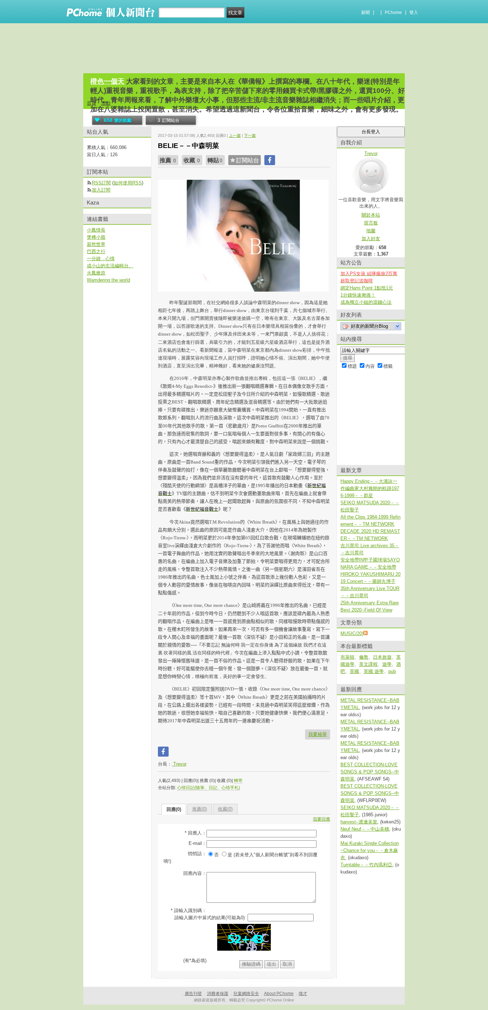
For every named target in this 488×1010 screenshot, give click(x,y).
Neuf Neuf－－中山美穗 (364, 829)
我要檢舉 (317, 734)
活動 (105, 103)
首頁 (91, 103)
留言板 (371, 223)
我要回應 (321, 819)
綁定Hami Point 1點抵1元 (366, 288)
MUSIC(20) (351, 633)
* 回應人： (195, 833)
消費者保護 (217, 993)
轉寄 (238, 780)
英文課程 (368, 664)
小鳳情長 (96, 230)
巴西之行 (96, 251)
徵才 (303, 993)
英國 (354, 671)
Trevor (179, 764)
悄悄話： (197, 853)
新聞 (365, 12)
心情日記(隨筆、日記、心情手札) (208, 787)
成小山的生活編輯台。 (110, 265)
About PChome (279, 993)
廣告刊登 (193, 993)
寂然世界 (96, 244)
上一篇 (235, 135)
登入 (413, 12)
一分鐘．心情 (101, 258)
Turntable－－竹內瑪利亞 (366, 864)
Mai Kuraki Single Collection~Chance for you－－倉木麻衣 (369, 850)
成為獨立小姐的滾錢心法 (366, 302)
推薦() (199, 809)
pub (392, 671)
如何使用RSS (128, 182)
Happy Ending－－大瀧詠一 (368, 481)
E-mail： (197, 843)
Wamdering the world (108, 280)
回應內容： (194, 873)
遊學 (387, 664)
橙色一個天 (107, 81)
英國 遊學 (374, 671)
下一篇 (250, 135)
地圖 (370, 230)
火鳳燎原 (96, 273)
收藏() (225, 809)
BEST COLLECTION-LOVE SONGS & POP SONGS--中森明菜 (369, 772)
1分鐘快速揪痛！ (357, 295)
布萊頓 (347, 657)
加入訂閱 (101, 190)
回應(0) (173, 809)
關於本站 (371, 215)
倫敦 (363, 657)
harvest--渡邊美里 (358, 822)
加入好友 (371, 238)
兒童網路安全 (246, 993)
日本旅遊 (382, 657)
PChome (393, 12)
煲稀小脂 (96, 237)
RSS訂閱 (101, 182)
